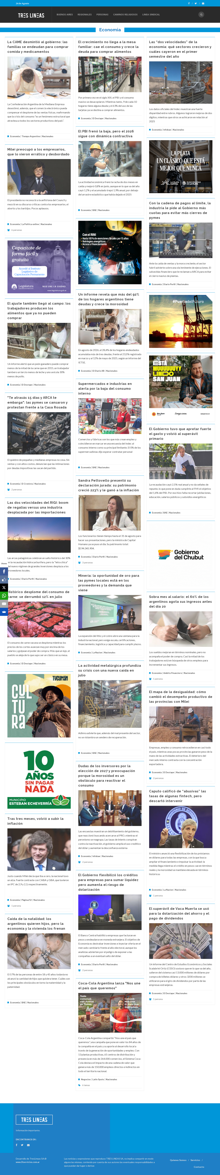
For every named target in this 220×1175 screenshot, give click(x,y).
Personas (102, 14)
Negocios (86, 1079)
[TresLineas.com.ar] (33, 14)
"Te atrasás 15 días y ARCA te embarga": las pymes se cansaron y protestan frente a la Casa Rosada (37, 402)
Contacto (199, 1166)
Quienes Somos (178, 1160)
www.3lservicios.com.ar (28, 1162)
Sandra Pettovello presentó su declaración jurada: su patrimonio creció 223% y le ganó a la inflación (108, 485)
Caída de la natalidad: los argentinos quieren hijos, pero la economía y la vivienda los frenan (36, 923)
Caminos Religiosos (125, 14)
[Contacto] (203, 3)
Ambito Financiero (172, 673)
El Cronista (27, 483)
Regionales (85, 14)
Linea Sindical (151, 14)
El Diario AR (98, 371)
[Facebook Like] (4, 579)
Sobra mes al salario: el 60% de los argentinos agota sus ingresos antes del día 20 (180, 601)
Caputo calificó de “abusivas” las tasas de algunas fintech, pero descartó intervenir (177, 796)
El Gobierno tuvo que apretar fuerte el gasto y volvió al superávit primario (180, 434)
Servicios (195, 1160)
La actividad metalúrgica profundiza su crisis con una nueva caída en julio (109, 670)
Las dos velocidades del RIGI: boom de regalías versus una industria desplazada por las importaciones (37, 507)
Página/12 (27, 900)
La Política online (30, 224)
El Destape (97, 118)
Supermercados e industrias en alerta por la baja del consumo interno (105, 388)
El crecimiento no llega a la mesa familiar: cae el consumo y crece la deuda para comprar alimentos (108, 47)
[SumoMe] (4, 612)
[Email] (4, 604)
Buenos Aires (65, 14)
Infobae (167, 129)
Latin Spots (98, 1079)
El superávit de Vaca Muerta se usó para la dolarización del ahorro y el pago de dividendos (179, 913)
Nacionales (47, 136)
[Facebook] (190, 3)
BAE (94, 210)
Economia (15, 136)
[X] (4, 588)
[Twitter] (197, 3)
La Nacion (97, 652)
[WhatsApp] (4, 596)
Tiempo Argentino (31, 136)
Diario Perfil (169, 284)
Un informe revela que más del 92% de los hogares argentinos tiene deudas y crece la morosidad (108, 299)
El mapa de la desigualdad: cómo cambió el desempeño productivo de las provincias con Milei (180, 697)
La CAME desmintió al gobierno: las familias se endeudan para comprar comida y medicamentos (38, 47)
